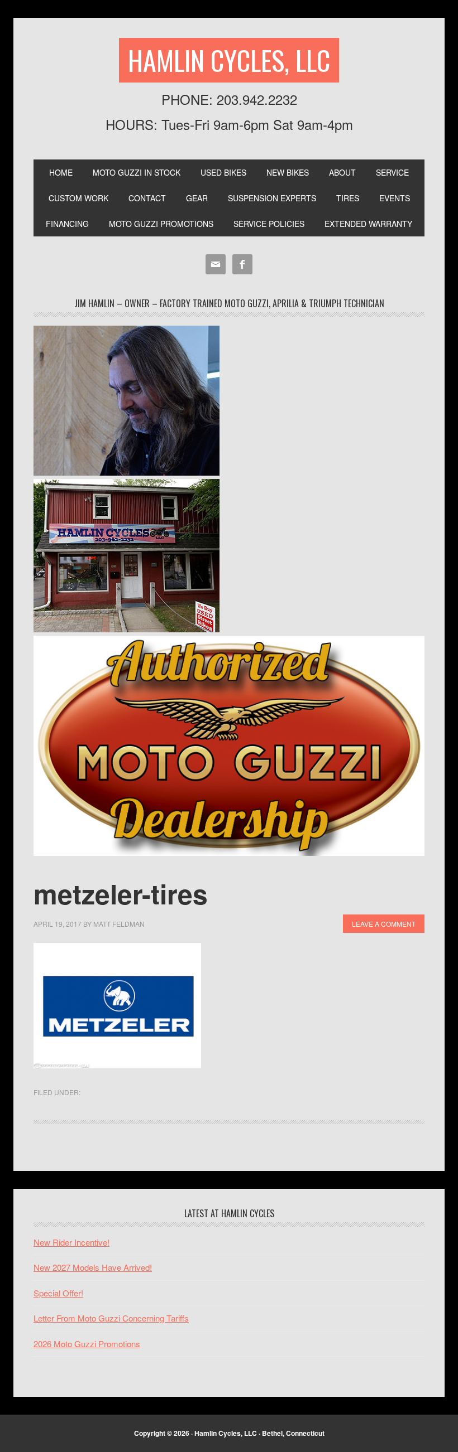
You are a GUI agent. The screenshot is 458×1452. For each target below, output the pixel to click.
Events (394, 198)
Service (392, 172)
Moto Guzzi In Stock (136, 172)
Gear (197, 198)
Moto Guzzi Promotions (161, 223)
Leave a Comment (384, 923)
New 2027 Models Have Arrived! (93, 1267)
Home (61, 172)
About (342, 172)
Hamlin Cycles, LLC (229, 60)
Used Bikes (223, 172)
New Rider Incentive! (71, 1242)
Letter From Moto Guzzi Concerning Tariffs (111, 1318)
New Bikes (287, 172)
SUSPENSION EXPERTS (272, 198)
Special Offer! (58, 1293)
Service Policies (268, 223)
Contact (147, 198)
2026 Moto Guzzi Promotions (87, 1343)
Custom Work (78, 198)
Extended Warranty (368, 223)
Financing (67, 223)
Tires (347, 198)
